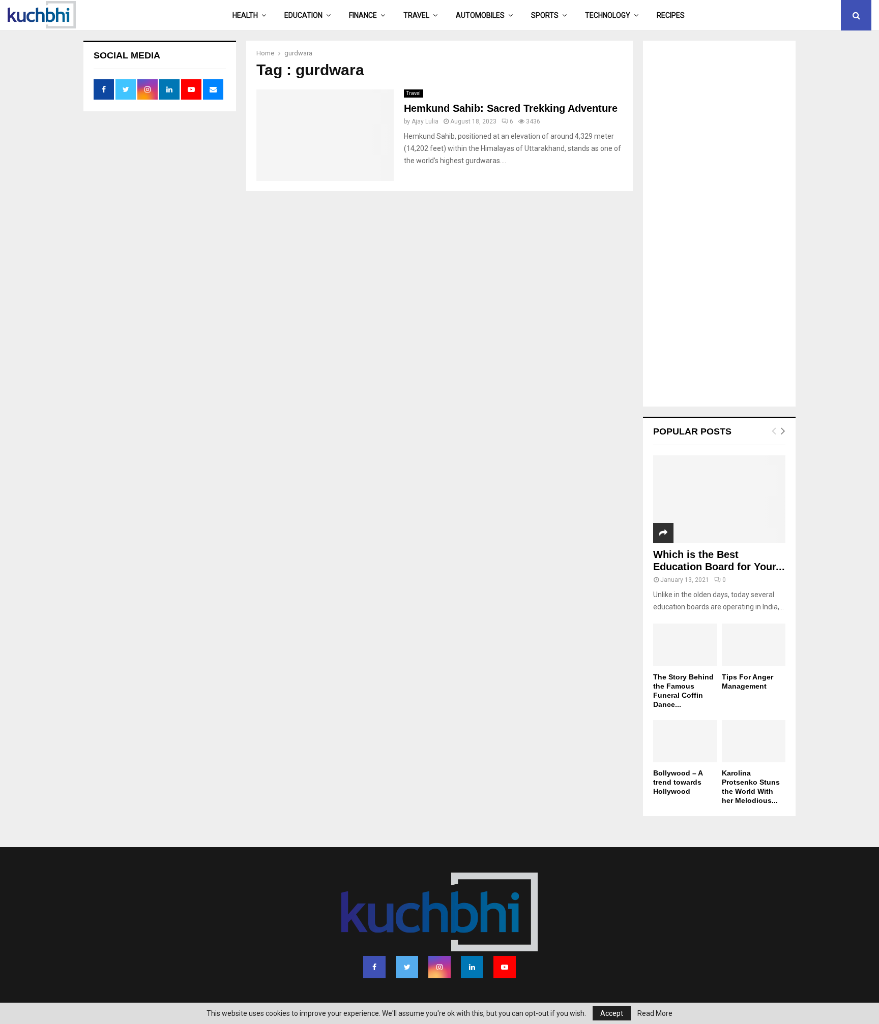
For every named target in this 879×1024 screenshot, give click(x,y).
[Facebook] (374, 967)
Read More (654, 1013)
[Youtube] (504, 967)
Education (303, 15)
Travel (416, 15)
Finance (363, 15)
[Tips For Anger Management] (753, 645)
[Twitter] (407, 967)
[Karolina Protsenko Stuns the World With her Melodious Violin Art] (753, 741)
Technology (607, 15)
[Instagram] (439, 967)
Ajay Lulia (425, 121)
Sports (545, 15)
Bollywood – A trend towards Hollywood (677, 782)
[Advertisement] (719, 224)
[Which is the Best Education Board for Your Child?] (719, 499)
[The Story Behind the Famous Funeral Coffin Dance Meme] (685, 645)
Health (245, 15)
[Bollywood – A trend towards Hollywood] (685, 741)
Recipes (671, 15)
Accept (611, 1013)
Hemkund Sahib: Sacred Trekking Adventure (511, 108)
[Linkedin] (472, 967)
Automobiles (480, 15)
